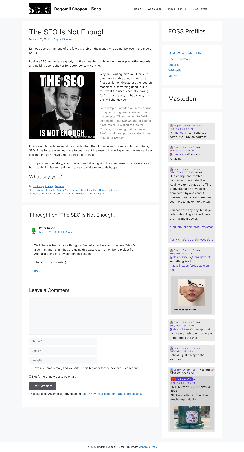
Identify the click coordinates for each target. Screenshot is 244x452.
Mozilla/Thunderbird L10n (185, 53)
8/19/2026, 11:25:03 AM (182, 253)
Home (137, 8)
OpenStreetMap (179, 59)
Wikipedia (174, 70)
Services (59, 186)
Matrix (172, 76)
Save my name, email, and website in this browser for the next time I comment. (86, 368)
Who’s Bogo (155, 8)
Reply (37, 270)
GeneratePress (148, 446)
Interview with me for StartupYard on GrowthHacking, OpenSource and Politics (77, 190)
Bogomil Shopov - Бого (77, 8)
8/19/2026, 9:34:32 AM (182, 325)
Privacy (49, 186)
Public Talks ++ (177, 8)
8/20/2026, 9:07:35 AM (182, 172)
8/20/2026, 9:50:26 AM (182, 129)
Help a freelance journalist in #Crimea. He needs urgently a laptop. (69, 193)
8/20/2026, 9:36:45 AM (182, 150)
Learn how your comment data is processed (111, 393)
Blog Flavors (200, 8)
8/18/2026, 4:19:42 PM (181, 351)
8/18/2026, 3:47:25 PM (183, 383)
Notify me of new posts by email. (54, 376)
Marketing (38, 186)
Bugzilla (173, 64)
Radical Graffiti (183, 379)
